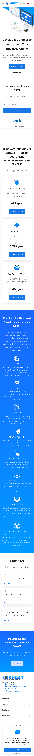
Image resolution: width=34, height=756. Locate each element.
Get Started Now (17, 212)
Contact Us (17, 663)
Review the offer (17, 66)
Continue (17, 749)
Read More (17, 73)
